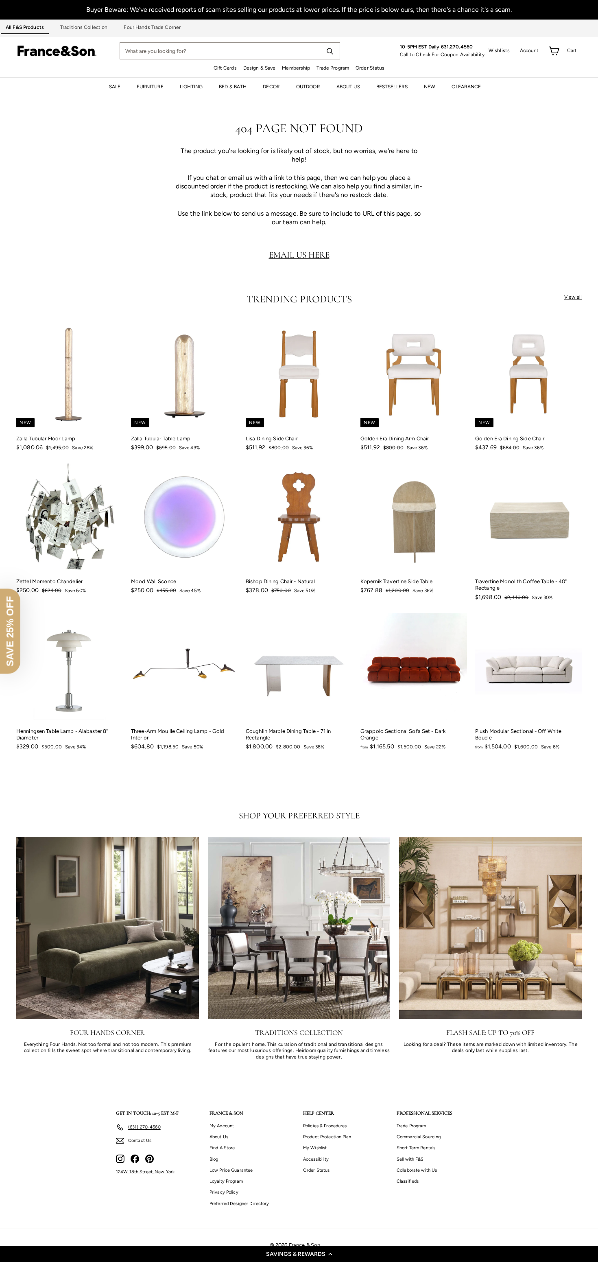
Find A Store (222, 1147)
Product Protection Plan (327, 1137)
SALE (114, 87)
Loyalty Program (226, 1181)
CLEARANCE (466, 87)
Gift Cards (225, 68)
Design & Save (259, 68)
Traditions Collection (84, 27)
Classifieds (408, 1181)
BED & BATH (233, 87)
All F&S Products (25, 27)
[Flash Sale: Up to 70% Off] (490, 928)
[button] (299, 1254)
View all (573, 297)
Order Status (370, 68)
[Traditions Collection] (299, 928)
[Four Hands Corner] (107, 928)
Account (529, 50)
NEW (429, 87)
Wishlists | (502, 50)
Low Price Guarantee (231, 1170)
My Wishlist (315, 1147)
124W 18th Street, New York (145, 1172)
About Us (219, 1137)
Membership (296, 68)
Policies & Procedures (325, 1126)
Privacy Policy (224, 1192)
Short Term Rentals (416, 1147)
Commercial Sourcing (419, 1137)
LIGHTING (191, 87)
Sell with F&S (410, 1159)
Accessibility (316, 1159)
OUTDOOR (308, 87)
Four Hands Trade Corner (152, 27)
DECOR (271, 87)
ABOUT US (348, 87)
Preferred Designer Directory (239, 1203)
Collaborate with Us (417, 1170)
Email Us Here (299, 254)
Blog (214, 1159)
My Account (222, 1126)
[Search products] (329, 51)
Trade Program (332, 68)
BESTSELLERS (392, 87)
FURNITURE (150, 87)
